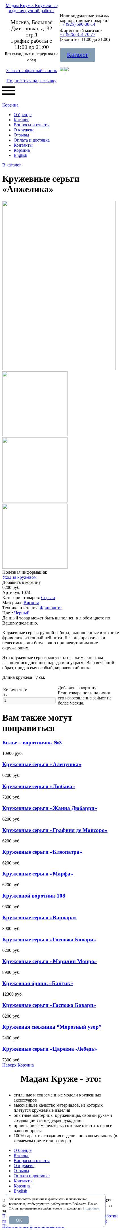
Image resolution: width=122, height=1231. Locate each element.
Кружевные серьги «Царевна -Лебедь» (49, 1049)
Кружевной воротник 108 (33, 896)
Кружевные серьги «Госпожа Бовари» (49, 939)
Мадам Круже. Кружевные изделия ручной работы (32, 8)
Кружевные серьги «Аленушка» (41, 764)
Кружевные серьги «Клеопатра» (42, 852)
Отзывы (21, 135)
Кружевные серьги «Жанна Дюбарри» (49, 808)
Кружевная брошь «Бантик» (37, 983)
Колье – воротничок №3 (32, 742)
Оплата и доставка (32, 140)
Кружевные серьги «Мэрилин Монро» (49, 961)
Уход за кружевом (19, 577)
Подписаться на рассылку (31, 80)
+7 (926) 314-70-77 (77, 34)
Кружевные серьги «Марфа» (37, 874)
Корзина (10, 105)
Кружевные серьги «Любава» (38, 786)
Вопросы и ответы (32, 124)
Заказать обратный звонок (31, 70)
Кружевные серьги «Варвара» (39, 917)
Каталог (77, 54)
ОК (19, 1220)
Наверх (9, 1065)
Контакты (23, 145)
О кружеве (24, 129)
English (20, 155)
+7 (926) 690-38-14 (77, 24)
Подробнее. (91, 1208)
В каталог (11, 164)
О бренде (22, 114)
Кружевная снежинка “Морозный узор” (52, 1027)
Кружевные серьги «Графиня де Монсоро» (55, 830)
